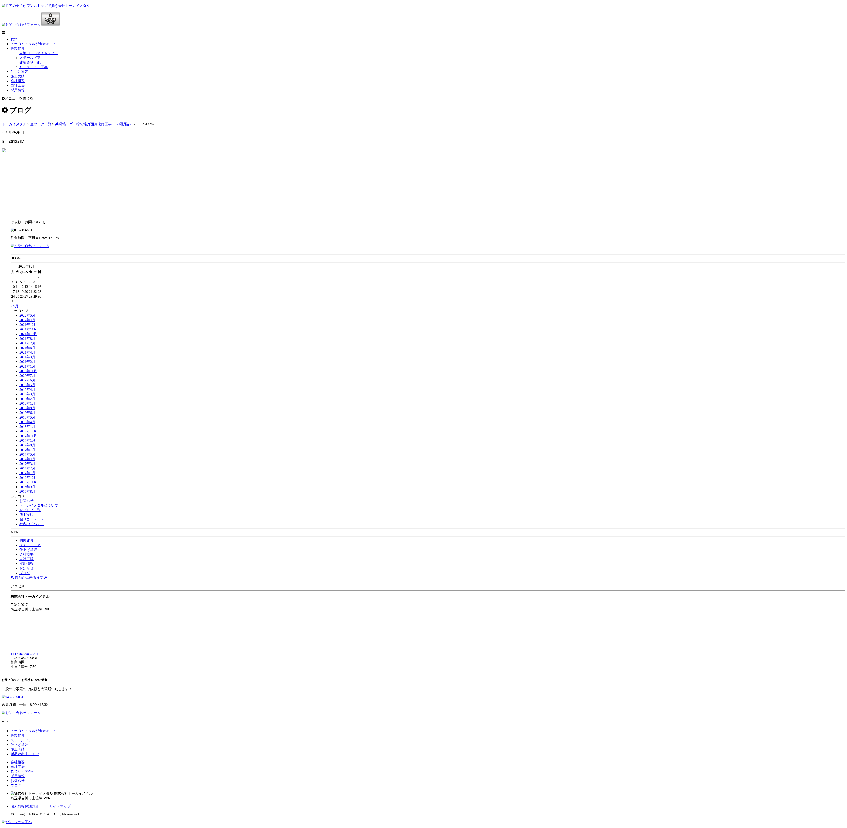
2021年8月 (27, 338)
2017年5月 (27, 454)
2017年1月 (27, 473)
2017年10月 (28, 440)
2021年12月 (28, 325)
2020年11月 (28, 371)
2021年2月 (27, 362)
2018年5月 (27, 417)
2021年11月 (28, 329)
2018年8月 (27, 408)
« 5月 (15, 306)
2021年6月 (27, 348)
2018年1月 (27, 426)
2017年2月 (27, 468)
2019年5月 (27, 385)
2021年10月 (28, 334)
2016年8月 (27, 491)
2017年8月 (27, 445)
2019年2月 (27, 399)
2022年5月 (27, 315)
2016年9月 (27, 487)
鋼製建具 (18, 48)
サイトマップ (60, 806)
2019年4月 (27, 389)
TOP (14, 39)
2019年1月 (27, 403)
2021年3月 (27, 357)
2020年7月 (27, 375)
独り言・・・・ (31, 519)
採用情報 (18, 90)
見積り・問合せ (23, 771)
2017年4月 (27, 459)
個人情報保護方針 (25, 806)
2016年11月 (28, 482)
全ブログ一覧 (30, 510)
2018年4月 (27, 422)
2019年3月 (27, 394)
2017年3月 (27, 464)
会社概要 (18, 81)
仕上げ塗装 (19, 71)
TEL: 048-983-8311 (25, 654)
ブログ (24, 573)
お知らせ (26, 501)
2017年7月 (27, 450)
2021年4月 (27, 352)
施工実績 (18, 76)
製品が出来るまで (29, 577)
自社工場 (18, 85)
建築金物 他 (30, 62)
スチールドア (30, 58)
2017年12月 (28, 431)
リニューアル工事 (33, 67)
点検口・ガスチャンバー (38, 53)
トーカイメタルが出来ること (33, 44)
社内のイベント (31, 524)
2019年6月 (27, 380)
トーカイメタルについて (38, 505)
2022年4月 (27, 320)
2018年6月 (27, 413)
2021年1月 (27, 366)
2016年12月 (28, 477)
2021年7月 (27, 343)
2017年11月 (28, 436)
